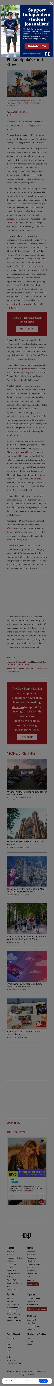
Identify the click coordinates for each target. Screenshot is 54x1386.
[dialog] (27, 693)
